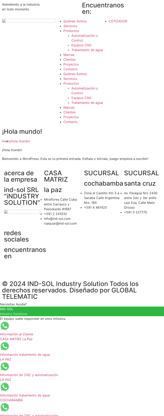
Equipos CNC (81, 45)
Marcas (68, 55)
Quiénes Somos (75, 21)
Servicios (70, 26)
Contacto (70, 69)
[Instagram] (138, 7)
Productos (71, 31)
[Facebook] (127, 7)
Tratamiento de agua (87, 50)
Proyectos (71, 64)
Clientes (69, 59)
